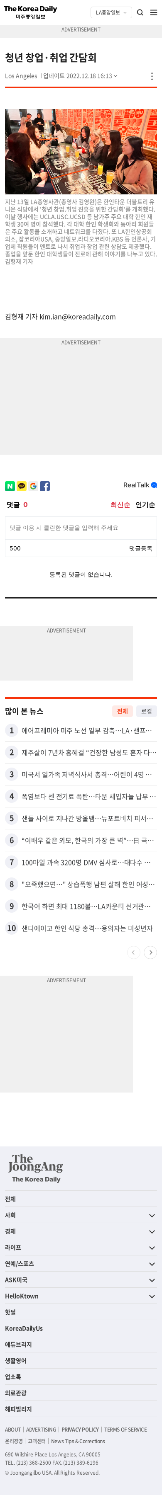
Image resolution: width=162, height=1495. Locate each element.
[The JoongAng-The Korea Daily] (35, 1168)
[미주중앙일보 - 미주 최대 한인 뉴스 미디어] (30, 12)
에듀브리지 (18, 1344)
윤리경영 (13, 1441)
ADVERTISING (41, 1429)
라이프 (13, 1247)
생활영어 (16, 1360)
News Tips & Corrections (78, 1441)
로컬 (146, 711)
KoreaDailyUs (24, 1328)
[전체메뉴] (154, 12)
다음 (150, 952)
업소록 (13, 1376)
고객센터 (36, 1441)
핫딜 (10, 1312)
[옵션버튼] (152, 76)
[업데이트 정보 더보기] (81, 75)
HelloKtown (22, 1295)
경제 (10, 1231)
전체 (122, 711)
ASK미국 (16, 1279)
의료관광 (16, 1392)
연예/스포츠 (19, 1263)
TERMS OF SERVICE (125, 1429)
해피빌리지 (18, 1409)
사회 (10, 1215)
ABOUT (13, 1429)
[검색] (140, 12)
